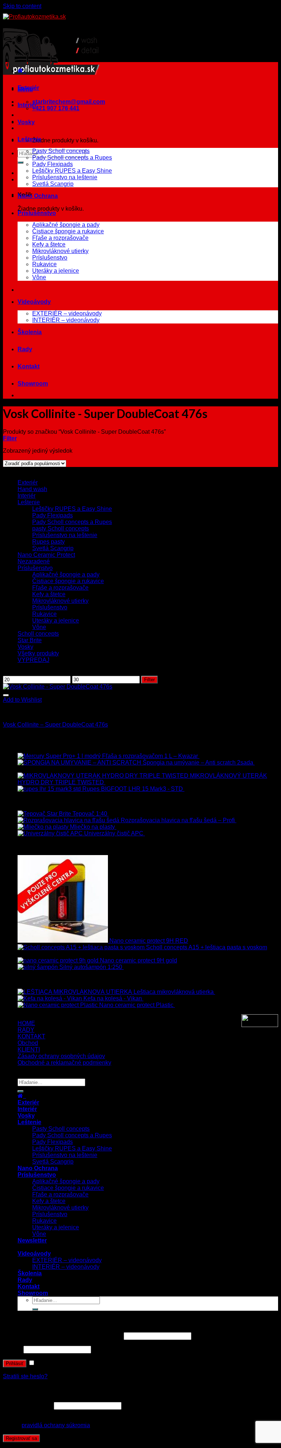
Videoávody (34, 302)
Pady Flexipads (52, 164)
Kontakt (29, 366)
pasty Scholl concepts (60, 528)
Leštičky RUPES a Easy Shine (72, 171)
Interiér (27, 105)
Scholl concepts (38, 634)
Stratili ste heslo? (25, 1376)
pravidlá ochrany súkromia (56, 1425)
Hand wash (32, 489)
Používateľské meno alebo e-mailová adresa (62, 1336)
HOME (26, 1023)
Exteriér (28, 88)
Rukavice (44, 264)
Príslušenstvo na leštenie (64, 177)
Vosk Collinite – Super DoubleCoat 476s (55, 724)
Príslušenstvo (37, 213)
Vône (39, 277)
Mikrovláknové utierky (60, 251)
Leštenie (29, 139)
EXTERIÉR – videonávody (67, 313)
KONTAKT (31, 1036)
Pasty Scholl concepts (61, 151)
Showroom (33, 383)
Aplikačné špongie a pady (66, 225)
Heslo (12, 1349)
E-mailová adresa (27, 1405)
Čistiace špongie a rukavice (68, 231)
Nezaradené (34, 561)
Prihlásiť (14, 1363)
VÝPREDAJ (33, 660)
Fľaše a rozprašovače (60, 238)
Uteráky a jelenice (55, 271)
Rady (25, 349)
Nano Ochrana (38, 196)
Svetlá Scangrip (53, 184)
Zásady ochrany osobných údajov (61, 1056)
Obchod (28, 1043)
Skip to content (22, 6)
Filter (149, 679)
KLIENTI (29, 1049)
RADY (26, 1030)
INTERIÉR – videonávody (66, 320)
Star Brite (30, 640)
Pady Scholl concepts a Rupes (72, 157)
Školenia (30, 332)
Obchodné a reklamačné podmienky (64, 1063)
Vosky (26, 122)
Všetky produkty (38, 653)
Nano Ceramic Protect (46, 555)
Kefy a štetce (48, 244)
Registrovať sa (21, 1438)
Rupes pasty (48, 542)
